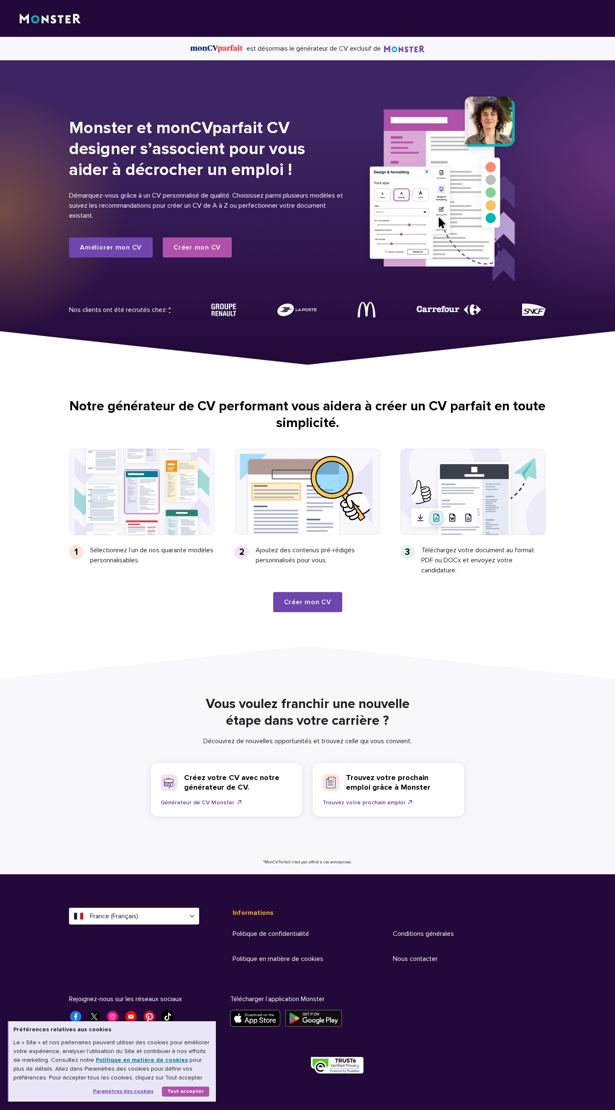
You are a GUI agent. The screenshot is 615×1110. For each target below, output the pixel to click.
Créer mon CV (197, 247)
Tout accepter (185, 1091)
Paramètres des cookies (123, 1091)
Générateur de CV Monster (197, 802)
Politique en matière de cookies (142, 1060)
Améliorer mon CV (111, 247)
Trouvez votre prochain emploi (364, 802)
